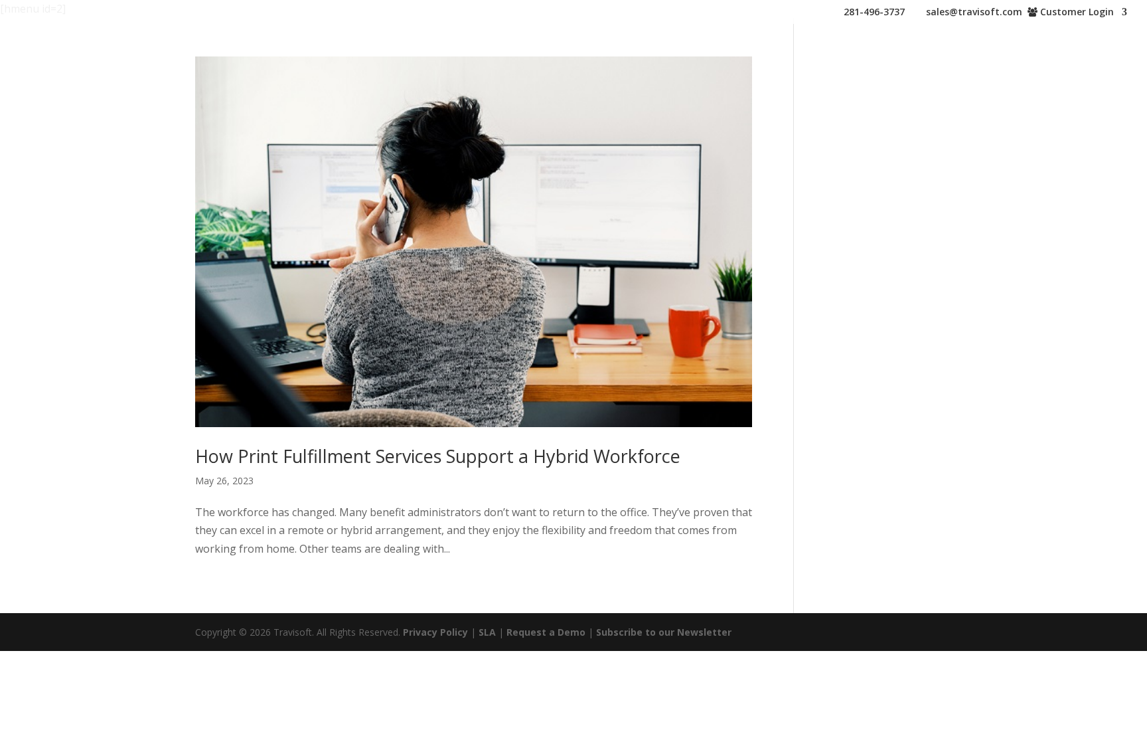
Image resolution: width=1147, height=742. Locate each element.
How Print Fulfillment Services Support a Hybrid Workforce (437, 456)
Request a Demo (545, 632)
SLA (487, 632)
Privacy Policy (435, 632)
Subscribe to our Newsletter (663, 632)
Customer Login (1075, 12)
